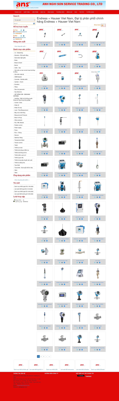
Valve (15, 170)
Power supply (17, 127)
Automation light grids (20, 57)
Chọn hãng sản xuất (20, 46)
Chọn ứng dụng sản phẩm (21, 180)
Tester (16, 145)
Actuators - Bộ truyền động (21, 55)
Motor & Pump (18, 117)
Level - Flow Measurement (21, 110)
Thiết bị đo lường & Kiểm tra (21, 150)
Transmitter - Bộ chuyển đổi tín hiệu (23, 167)
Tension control (18, 142)
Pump (15, 130)
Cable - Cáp (17, 68)
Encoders (16, 84)
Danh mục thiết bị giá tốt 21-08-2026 (23, 186)
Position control (18, 125)
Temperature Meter (19, 140)
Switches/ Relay (18, 137)
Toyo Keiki (17, 165)
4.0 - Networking (18, 52)
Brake (15, 60)
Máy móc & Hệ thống (19, 112)
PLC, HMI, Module (19, 122)
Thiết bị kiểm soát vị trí (20, 155)
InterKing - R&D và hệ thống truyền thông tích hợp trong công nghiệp (22, 99)
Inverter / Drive (18, 102)
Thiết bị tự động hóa (19, 162)
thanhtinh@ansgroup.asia (21, 31)
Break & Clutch (18, 62)
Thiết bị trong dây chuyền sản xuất (23, 160)
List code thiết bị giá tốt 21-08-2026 (23, 189)
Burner (16, 65)
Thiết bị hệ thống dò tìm (20, 152)
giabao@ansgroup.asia (20, 37)
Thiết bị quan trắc (18, 157)
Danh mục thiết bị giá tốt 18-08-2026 (23, 191)
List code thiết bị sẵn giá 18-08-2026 (23, 194)
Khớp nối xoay (18, 107)
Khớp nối (16, 105)
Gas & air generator (19, 89)
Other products (18, 120)
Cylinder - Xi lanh (18, 82)
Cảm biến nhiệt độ (19, 74)
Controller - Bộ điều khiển (21, 79)
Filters (16, 87)
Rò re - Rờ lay (18, 132)
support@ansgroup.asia (23, 385)
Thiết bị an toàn (18, 147)
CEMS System (18, 77)
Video (15, 172)
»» (49, 356)
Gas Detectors (18, 92)
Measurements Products (20, 115)
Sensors (16, 135)
